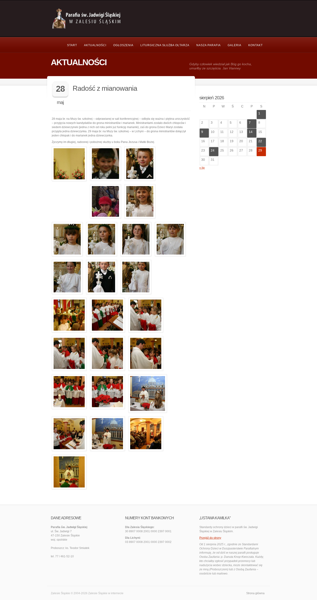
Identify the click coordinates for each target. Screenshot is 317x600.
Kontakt (255, 45)
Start (72, 45)
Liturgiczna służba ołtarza (164, 45)
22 (260, 141)
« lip (202, 167)
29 (260, 150)
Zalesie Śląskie (97, 593)
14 (250, 132)
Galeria (234, 45)
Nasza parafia (208, 45)
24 (212, 150)
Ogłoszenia (123, 45)
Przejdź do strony (210, 537)
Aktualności (95, 45)
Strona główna (255, 593)
